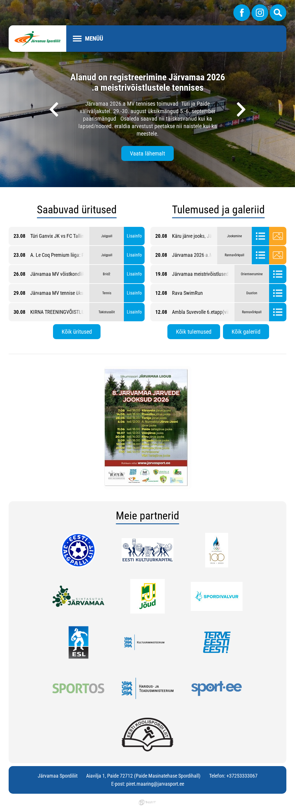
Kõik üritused (77, 331)
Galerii (277, 236)
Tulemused (260, 236)
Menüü (94, 38)
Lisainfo (134, 236)
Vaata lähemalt (147, 153)
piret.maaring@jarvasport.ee (155, 784)
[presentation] (54, 109)
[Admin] (1, 4)
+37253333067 (242, 776)
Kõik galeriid (246, 331)
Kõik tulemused (193, 331)
